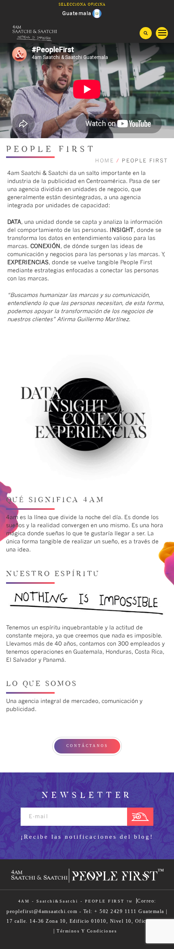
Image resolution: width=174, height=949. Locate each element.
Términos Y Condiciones (87, 930)
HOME (104, 161)
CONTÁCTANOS (87, 746)
